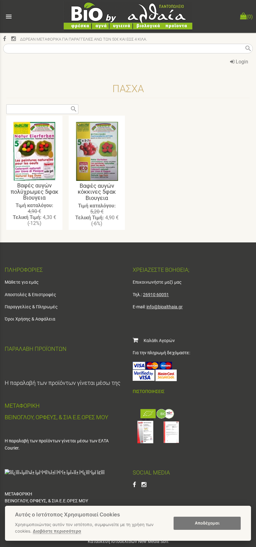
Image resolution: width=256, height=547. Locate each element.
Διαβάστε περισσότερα (57, 531)
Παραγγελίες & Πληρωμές (31, 306)
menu (8, 16)
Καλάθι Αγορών (156, 340)
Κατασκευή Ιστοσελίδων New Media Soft (128, 541)
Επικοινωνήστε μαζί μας (157, 282)
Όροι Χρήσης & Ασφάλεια (30, 318)
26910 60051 (156, 294)
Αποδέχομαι (207, 522)
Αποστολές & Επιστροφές (30, 294)
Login (241, 62)
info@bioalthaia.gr (164, 306)
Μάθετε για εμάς (22, 282)
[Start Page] (128, 16)
